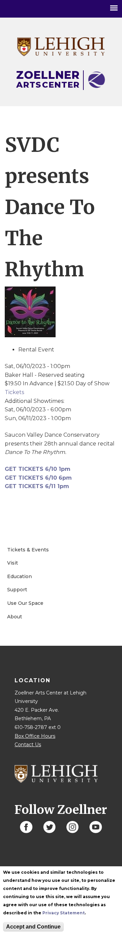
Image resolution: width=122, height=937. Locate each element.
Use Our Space (25, 603)
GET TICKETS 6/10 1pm (37, 469)
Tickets (14, 392)
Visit (12, 563)
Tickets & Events (28, 550)
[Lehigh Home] (60, 54)
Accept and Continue (33, 927)
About (14, 617)
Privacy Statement (63, 912)
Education (19, 576)
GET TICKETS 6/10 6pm (38, 478)
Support (17, 590)
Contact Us (28, 744)
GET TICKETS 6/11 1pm (37, 486)
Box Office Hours (35, 736)
